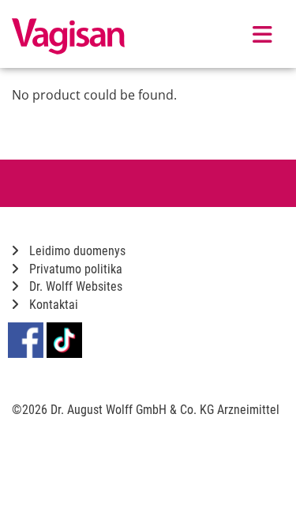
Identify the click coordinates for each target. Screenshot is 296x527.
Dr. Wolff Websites (74, 286)
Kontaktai (52, 304)
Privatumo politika (74, 269)
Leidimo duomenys (76, 250)
